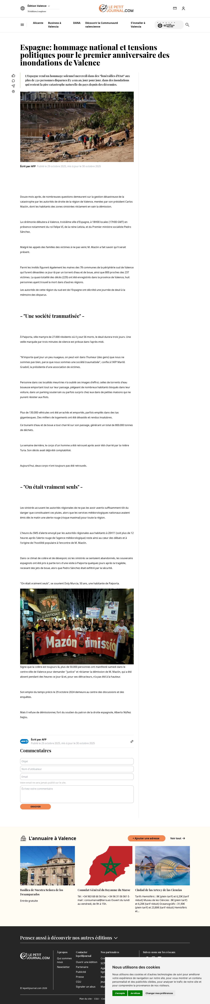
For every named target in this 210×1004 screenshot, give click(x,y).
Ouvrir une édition (86, 962)
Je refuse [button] (135, 993)
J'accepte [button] (120, 993)
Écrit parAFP (28, 166)
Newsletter (63, 967)
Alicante (38, 23)
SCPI (103, 963)
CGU (78, 981)
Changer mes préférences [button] (159, 993)
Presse (80, 976)
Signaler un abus (85, 986)
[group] (179, 24)
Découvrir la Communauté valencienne (101, 24)
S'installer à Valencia (138, 24)
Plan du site (86, 998)
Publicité (81, 972)
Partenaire (82, 967)
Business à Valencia (54, 24)
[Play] (179, 25)
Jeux (103, 981)
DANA (76, 23)
